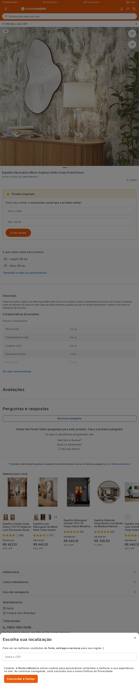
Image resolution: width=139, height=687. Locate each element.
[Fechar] (135, 638)
